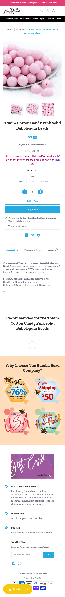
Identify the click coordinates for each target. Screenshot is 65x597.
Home (10, 29)
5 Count (20, 181)
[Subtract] (24, 191)
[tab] (12, 250)
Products (20, 29)
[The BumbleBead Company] (12, 11)
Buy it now (32, 209)
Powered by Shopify (32, 578)
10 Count (32, 181)
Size (32, 177)
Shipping (23, 144)
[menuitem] (41, 11)
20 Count (45, 181)
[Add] (40, 191)
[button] (41, 11)
